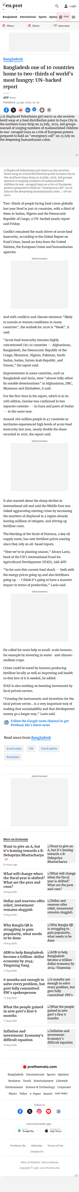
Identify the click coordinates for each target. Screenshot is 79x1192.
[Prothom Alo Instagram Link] (40, 1111)
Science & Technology (40, 1087)
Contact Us (37, 1151)
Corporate (64, 1087)
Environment (14, 1087)
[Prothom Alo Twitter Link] (31, 1111)
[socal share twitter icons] (13, 112)
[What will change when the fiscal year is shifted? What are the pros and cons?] (61, 883)
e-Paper (35, 1093)
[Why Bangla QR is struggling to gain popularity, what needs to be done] (61, 934)
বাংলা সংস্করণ (61, 1094)
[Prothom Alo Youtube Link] (50, 1111)
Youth (27, 1081)
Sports (43, 16)
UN (31, 748)
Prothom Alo (18, 1145)
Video (23, 1093)
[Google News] (58, 1112)
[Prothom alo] (13, 6)
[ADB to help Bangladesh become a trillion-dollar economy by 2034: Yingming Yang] (61, 961)
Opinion (54, 16)
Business (14, 1081)
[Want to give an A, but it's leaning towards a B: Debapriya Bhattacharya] (61, 855)
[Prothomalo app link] (25, 1131)
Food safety (49, 748)
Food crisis (14, 748)
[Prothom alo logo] (39, 1067)
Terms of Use (55, 1145)
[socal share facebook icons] (6, 112)
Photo (13, 1093)
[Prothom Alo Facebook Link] (21, 1111)
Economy (13, 757)
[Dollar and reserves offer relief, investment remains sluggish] (61, 908)
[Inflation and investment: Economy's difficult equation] (61, 1038)
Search (47, 1093)
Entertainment (43, 1081)
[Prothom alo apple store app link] (53, 1131)
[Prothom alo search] (57, 6)
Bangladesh (10, 16)
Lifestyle (62, 1081)
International (28, 16)
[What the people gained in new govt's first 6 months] (61, 1014)
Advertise (36, 1145)
